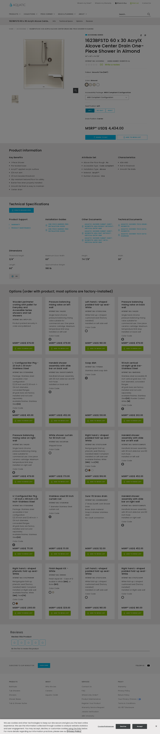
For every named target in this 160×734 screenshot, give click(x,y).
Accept (140, 726)
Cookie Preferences (106, 726)
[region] (80, 726)
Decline (123, 726)
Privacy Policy (74, 731)
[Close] (156, 726)
